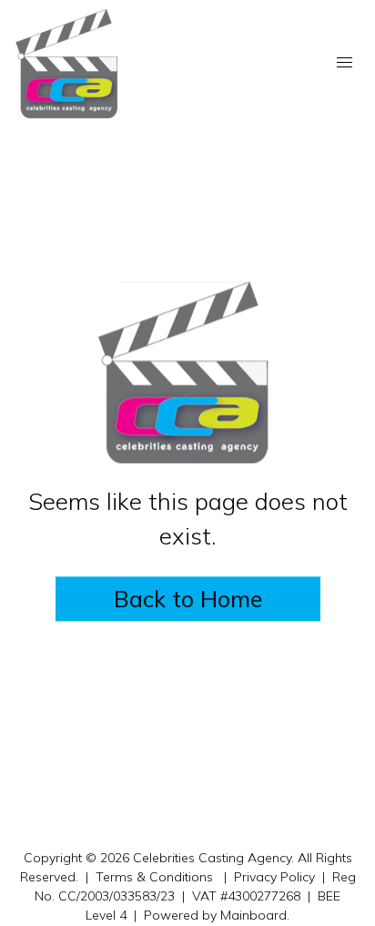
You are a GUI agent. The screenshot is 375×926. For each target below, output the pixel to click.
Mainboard (253, 915)
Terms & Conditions (154, 877)
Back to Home (188, 599)
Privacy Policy (274, 877)
